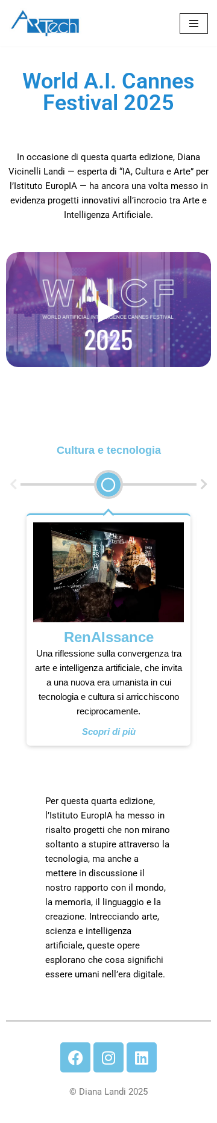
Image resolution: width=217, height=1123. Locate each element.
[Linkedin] (142, 1057)
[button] (13, 484)
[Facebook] (75, 1057)
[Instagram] (108, 1057)
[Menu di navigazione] (194, 23)
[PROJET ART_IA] (45, 23)
